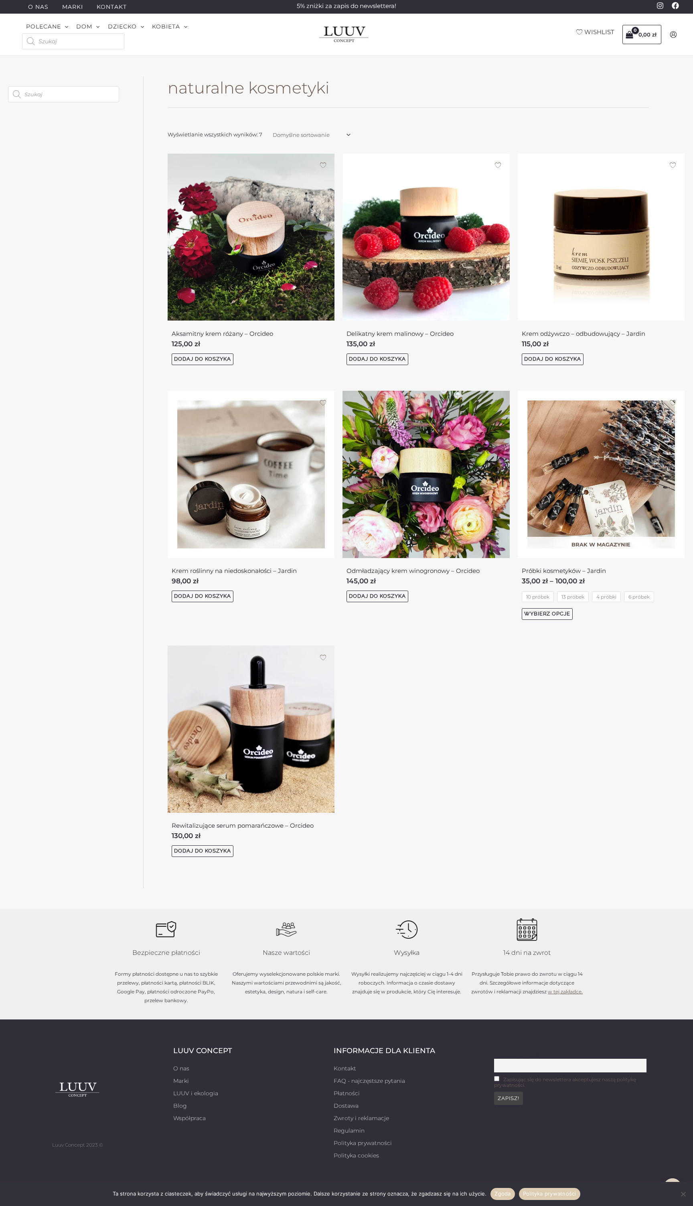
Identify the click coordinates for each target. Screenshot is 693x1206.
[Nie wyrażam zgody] (683, 1194)
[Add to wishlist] (323, 165)
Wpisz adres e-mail (516, 1055)
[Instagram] (660, 5)
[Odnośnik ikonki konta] (673, 34)
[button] (47, 26)
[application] (64, 26)
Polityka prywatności (549, 1193)
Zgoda (502, 1193)
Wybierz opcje (547, 614)
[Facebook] (675, 5)
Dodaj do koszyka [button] (202, 359)
